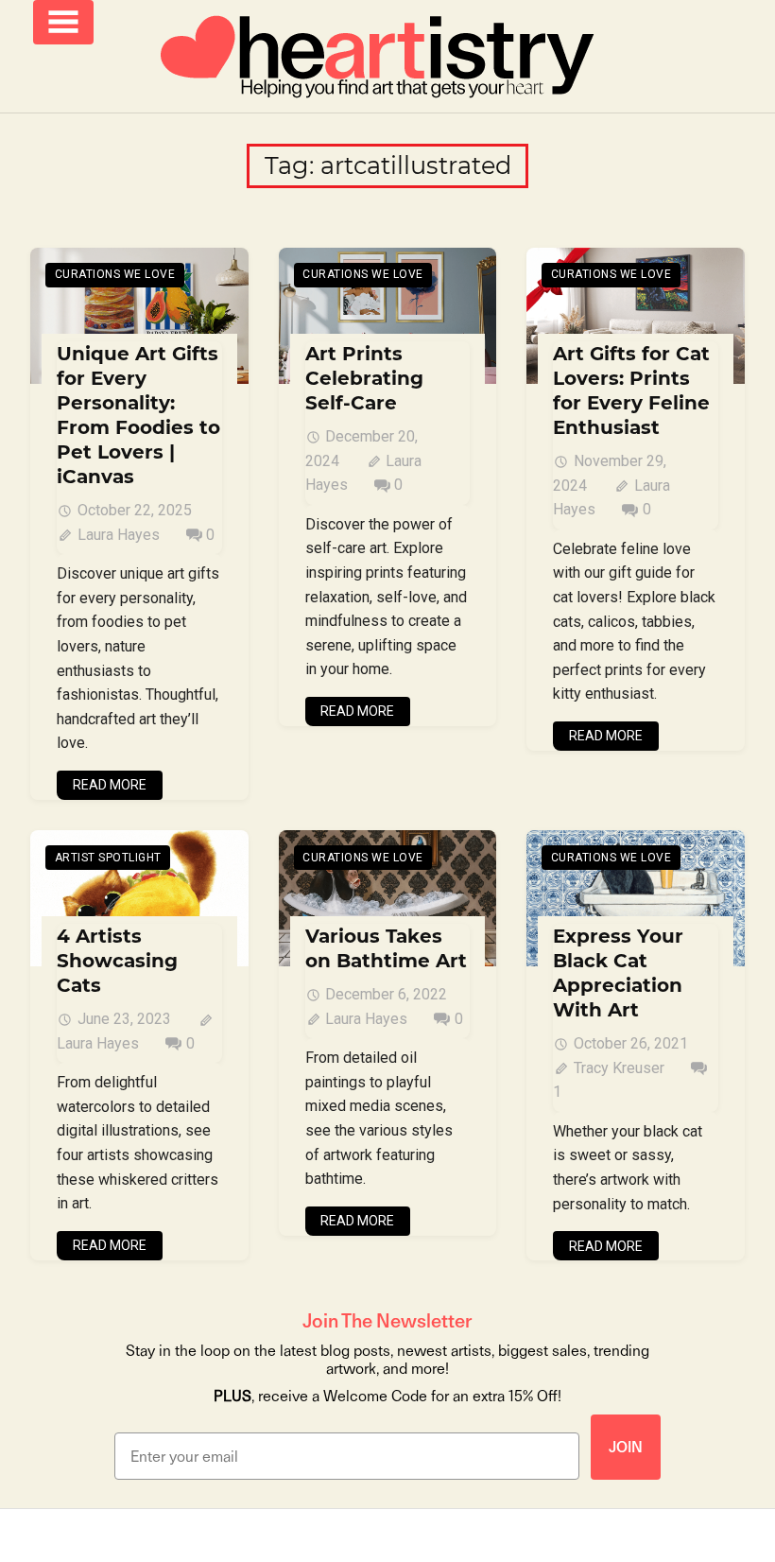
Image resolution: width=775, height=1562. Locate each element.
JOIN (626, 1447)
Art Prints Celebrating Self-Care (364, 378)
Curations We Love (115, 274)
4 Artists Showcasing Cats (117, 961)
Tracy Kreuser (619, 1068)
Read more (109, 784)
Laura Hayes (119, 535)
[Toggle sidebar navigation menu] (63, 22)
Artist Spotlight (108, 857)
